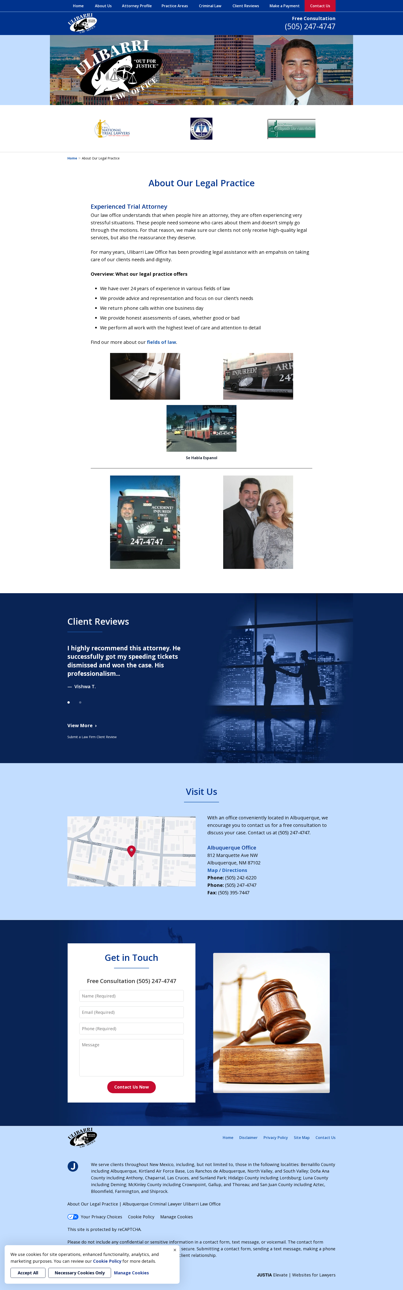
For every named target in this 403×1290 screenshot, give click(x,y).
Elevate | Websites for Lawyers (296, 1275)
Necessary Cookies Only (80, 1273)
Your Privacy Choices (101, 1217)
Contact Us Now (131, 1087)
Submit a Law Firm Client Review (92, 737)
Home (78, 5)
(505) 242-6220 (240, 877)
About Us (103, 5)
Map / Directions (227, 870)
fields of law (161, 342)
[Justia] (73, 1166)
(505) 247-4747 (310, 26)
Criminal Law (210, 5)
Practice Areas (175, 5)
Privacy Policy (276, 1137)
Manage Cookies (176, 1217)
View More (80, 725)
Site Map (302, 1137)
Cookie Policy (141, 1217)
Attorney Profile (137, 5)
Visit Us (201, 791)
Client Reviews (246, 5)
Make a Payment (285, 5)
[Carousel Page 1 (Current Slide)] (73, 702)
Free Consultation (314, 18)
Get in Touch (131, 957)
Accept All (28, 1273)
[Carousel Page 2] (85, 702)
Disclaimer (248, 1137)
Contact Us (320, 5)
